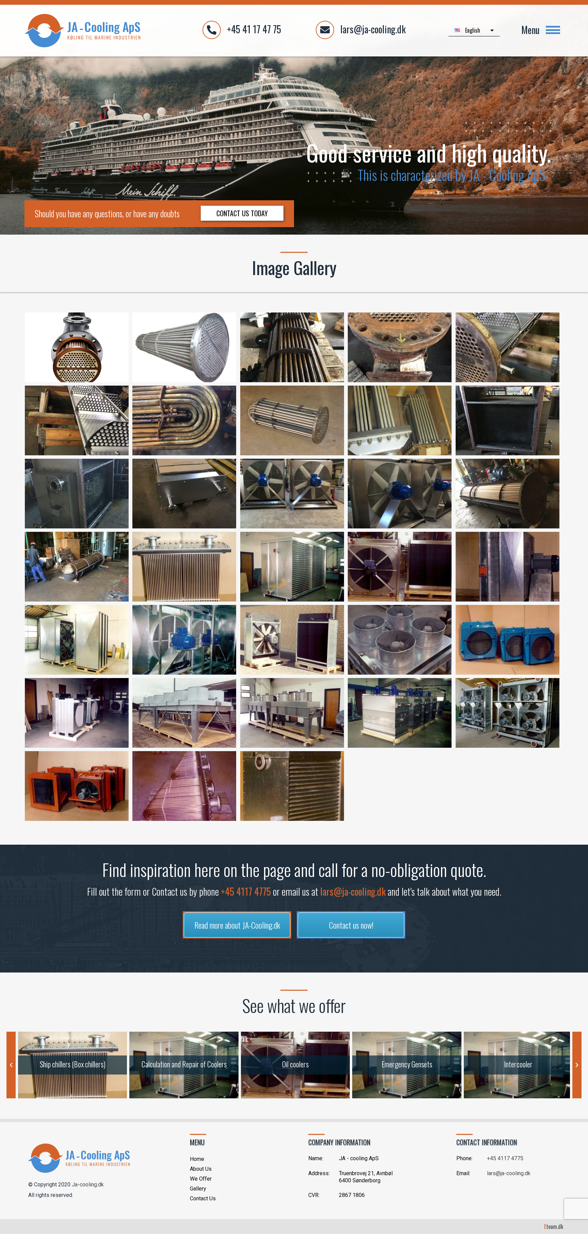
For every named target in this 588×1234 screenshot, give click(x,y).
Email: (463, 1173)
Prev (11, 1065)
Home (197, 1159)
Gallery (198, 1188)
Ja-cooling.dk (88, 1184)
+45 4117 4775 (246, 891)
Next (577, 1065)
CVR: (314, 1195)
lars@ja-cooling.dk (353, 891)
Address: (319, 1173)
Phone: (464, 1158)
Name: (315, 1158)
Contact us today (242, 213)
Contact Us (203, 1198)
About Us (201, 1169)
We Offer (201, 1179)
